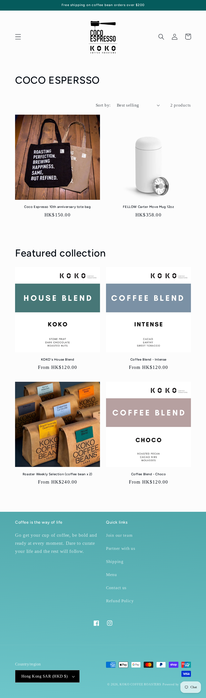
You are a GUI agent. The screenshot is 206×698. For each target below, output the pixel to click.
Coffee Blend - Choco (148, 474)
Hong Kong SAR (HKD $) (44, 676)
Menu (111, 574)
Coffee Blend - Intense (148, 359)
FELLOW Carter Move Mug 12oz (148, 207)
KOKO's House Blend (57, 359)
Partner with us (120, 548)
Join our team (119, 535)
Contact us (116, 587)
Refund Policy (120, 600)
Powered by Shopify (177, 684)
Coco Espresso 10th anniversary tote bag (57, 207)
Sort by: (103, 105)
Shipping (115, 561)
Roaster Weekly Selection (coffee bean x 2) (57, 474)
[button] (18, 36)
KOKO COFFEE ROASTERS (140, 684)
